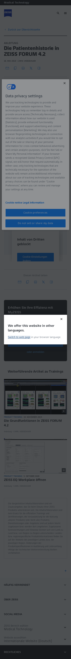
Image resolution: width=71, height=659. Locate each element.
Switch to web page (19, 337)
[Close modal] (61, 319)
